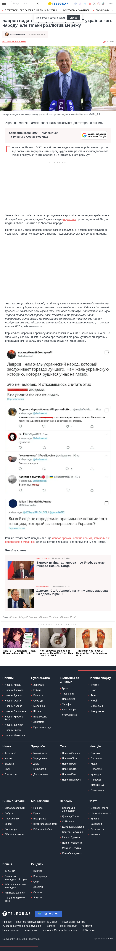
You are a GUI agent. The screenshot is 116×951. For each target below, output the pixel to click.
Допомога (38, 722)
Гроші (65, 688)
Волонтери (11, 829)
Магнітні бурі (98, 785)
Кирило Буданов (71, 837)
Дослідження (40, 774)
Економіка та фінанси (69, 679)
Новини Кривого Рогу (14, 718)
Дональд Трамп (70, 816)
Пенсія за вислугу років (15, 899)
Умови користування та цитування (21, 926)
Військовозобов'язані (45, 824)
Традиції (95, 818)
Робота (37, 690)
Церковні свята (99, 808)
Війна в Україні (13, 801)
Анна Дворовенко (17, 34)
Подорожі (96, 769)
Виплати (38, 695)
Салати (37, 892)
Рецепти (37, 864)
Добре (73, 18)
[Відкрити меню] (4, 3)
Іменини (95, 834)
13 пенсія (10, 871)
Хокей (94, 700)
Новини (8, 678)
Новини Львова (13, 706)
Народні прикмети (101, 813)
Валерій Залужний (72, 832)
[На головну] (58, 3)
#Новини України (48, 617)
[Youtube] (90, 3)
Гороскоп (96, 753)
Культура (96, 774)
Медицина (39, 706)
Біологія (9, 763)
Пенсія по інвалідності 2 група (16, 877)
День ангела (98, 829)
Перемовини (12, 818)
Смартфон (11, 774)
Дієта (36, 763)
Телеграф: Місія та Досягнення (59, 930)
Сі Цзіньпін (68, 821)
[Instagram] (99, 3)
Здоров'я (38, 746)
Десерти (38, 887)
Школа (37, 711)
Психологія (39, 769)
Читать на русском (14, 41)
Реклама (50, 926)
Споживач (96, 758)
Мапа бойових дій (15, 808)
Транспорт (68, 693)
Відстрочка (39, 818)
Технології (10, 753)
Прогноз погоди (42, 727)
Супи (36, 881)
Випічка (37, 871)
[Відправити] (38, 3)
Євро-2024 (97, 706)
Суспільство (40, 678)
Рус (111, 3)
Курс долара (69, 709)
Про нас (6, 922)
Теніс (94, 695)
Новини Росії (69, 763)
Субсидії (38, 700)
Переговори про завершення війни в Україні (31, 10)
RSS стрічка (88, 930)
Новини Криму (13, 730)
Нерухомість (69, 699)
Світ (63, 746)
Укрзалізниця (69, 715)
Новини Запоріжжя (15, 711)
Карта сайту (30, 930)
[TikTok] (103, 3)
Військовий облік (42, 829)
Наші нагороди (68, 926)
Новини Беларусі (71, 779)
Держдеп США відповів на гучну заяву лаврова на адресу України (72, 592)
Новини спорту (100, 678)
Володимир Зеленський (68, 809)
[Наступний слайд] (113, 10)
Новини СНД (69, 769)
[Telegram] (85, 3)
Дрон (7, 769)
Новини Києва (13, 685)
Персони (66, 801)
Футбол (95, 685)
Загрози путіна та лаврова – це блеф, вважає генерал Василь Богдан (70, 564)
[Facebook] (75, 3)
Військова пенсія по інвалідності (16, 886)
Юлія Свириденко (72, 853)
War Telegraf (43, 558)
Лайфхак (96, 779)
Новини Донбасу (14, 725)
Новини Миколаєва (15, 735)
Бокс (93, 690)
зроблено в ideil (104, 939)
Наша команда (10, 930)
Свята (93, 801)
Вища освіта (40, 716)
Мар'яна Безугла (71, 848)
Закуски (37, 897)
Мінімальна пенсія (15, 892)
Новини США (69, 758)
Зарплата (38, 685)
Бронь (36, 813)
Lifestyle (95, 746)
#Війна (13, 617)
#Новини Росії (68, 617)
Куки (61, 17)
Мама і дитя (40, 753)
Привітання (97, 790)
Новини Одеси (13, 700)
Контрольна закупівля (76, 10)
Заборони (96, 824)
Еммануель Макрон (73, 826)
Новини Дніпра (13, 695)
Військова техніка (14, 834)
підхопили (69, 219)
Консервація (40, 876)
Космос (9, 758)
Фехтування (97, 711)
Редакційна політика (73, 922)
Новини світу (42, 586)
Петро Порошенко (72, 842)
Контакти (87, 926)
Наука (6, 746)
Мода (94, 763)
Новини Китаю (70, 774)
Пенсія (7, 864)
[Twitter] (94, 4)
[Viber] (80, 3)
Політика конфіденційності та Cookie (37, 922)
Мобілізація (40, 801)
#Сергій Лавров (28, 617)
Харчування (40, 758)
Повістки (38, 808)
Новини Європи (71, 753)
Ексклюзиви (103, 10)
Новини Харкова (14, 690)
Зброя (8, 824)
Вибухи (9, 813)
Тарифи (66, 704)
